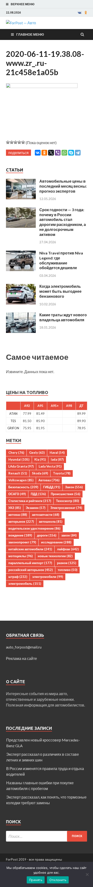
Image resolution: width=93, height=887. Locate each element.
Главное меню (30, 34)
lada (57, 459)
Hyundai (18, 459)
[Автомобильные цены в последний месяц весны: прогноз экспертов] (21, 181)
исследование (56, 542)
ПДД (38, 494)
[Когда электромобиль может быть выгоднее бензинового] (21, 286)
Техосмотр (67, 501)
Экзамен (35, 508)
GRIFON (13, 428)
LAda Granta (21, 466)
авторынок (21, 521)
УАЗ (14, 508)
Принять (35, 880)
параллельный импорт (30, 563)
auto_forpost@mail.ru (23, 647)
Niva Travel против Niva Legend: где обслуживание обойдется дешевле (61, 260)
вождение (20, 535)
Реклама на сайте (21, 658)
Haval (57, 452)
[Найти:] (46, 836)
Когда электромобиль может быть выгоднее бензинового (60, 291)
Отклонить (57, 880)
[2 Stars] (12, 142)
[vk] (80, 12)
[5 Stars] (23, 142)
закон (69, 535)
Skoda (40, 473)
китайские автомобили (30, 549)
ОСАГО (17, 494)
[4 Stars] (19, 142)
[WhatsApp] (64, 153)
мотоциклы (20, 556)
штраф (17, 577)
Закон (74, 487)
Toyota (61, 473)
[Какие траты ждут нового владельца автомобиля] (21, 315)
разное (66, 563)
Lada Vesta (50, 466)
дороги (46, 535)
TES (13, 421)
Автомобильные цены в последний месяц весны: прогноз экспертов (63, 186)
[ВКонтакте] (38, 153)
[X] (51, 153)
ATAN (13, 413)
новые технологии (55, 556)
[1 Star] (8, 142)
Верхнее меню (22, 4)
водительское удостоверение (34, 528)
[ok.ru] (85, 12)
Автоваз (48, 480)
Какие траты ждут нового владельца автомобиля (63, 317)
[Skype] (71, 153)
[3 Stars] (15, 142)
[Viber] (58, 153)
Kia (40, 459)
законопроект (22, 542)
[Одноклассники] (44, 153)
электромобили (47, 577)
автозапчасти (45, 515)
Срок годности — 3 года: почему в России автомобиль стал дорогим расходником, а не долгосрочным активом (62, 222)
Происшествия (65, 494)
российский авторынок (30, 570)
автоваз (17, 515)
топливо (67, 570)
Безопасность (23, 487)
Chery (16, 452)
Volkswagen (20, 480)
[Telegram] (78, 153)
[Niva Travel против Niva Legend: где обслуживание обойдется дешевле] (21, 253)
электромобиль (24, 583)
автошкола (50, 521)
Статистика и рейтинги (29, 501)
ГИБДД (51, 487)
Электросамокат (66, 508)
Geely (37, 452)
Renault (17, 473)
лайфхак (68, 549)
